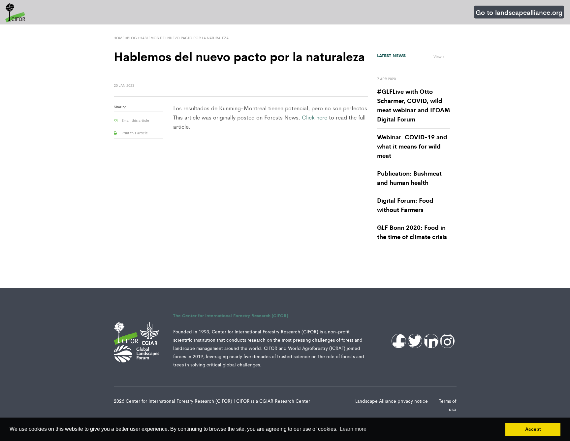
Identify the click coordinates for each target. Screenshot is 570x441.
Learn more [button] (353, 429)
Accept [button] (533, 429)
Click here (314, 117)
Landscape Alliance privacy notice (392, 400)
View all (440, 56)
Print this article (134, 132)
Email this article (135, 120)
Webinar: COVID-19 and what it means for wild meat (412, 145)
